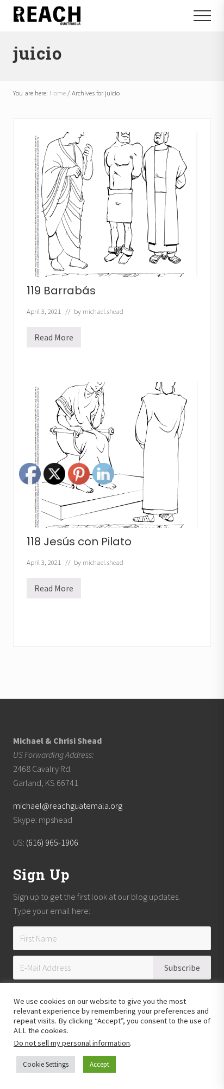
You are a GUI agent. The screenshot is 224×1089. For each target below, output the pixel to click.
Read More (53, 339)
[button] (202, 15)
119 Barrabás (61, 290)
